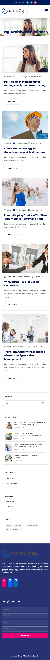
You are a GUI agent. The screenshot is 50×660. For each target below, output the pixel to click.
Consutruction (21, 143)
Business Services (23, 277)
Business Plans (21, 347)
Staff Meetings (21, 77)
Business (9, 525)
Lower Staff (17, 529)
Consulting (19, 525)
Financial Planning (32, 525)
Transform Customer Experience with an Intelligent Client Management (24, 355)
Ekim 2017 (10, 507)
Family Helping (21, 210)
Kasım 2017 (11, 502)
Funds (8, 529)
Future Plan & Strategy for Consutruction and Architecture (24, 150)
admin (9, 77)
